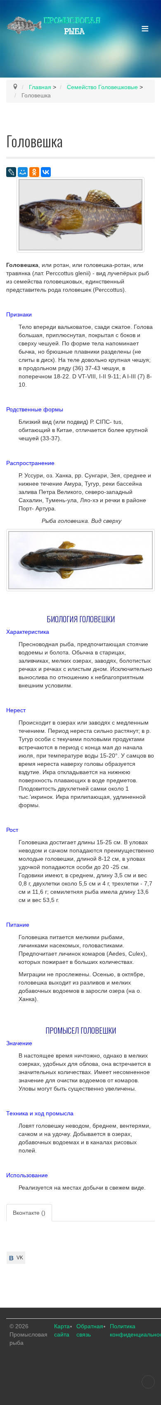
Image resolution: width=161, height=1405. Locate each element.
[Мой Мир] (23, 172)
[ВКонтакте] (46, 172)
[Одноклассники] (34, 172)
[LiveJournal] (11, 172)
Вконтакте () (29, 1212)
